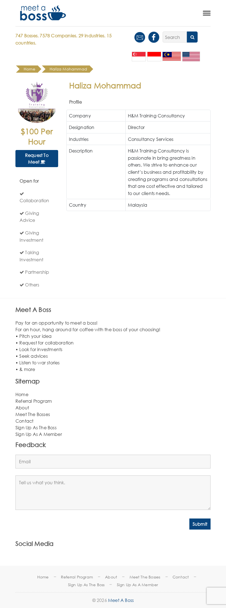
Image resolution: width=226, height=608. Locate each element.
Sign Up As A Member (38, 434)
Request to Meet (37, 158)
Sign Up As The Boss (36, 427)
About (22, 407)
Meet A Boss (121, 600)
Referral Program (33, 401)
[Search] (192, 37)
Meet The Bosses (32, 414)
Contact (24, 421)
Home (21, 394)
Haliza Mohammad (68, 69)
